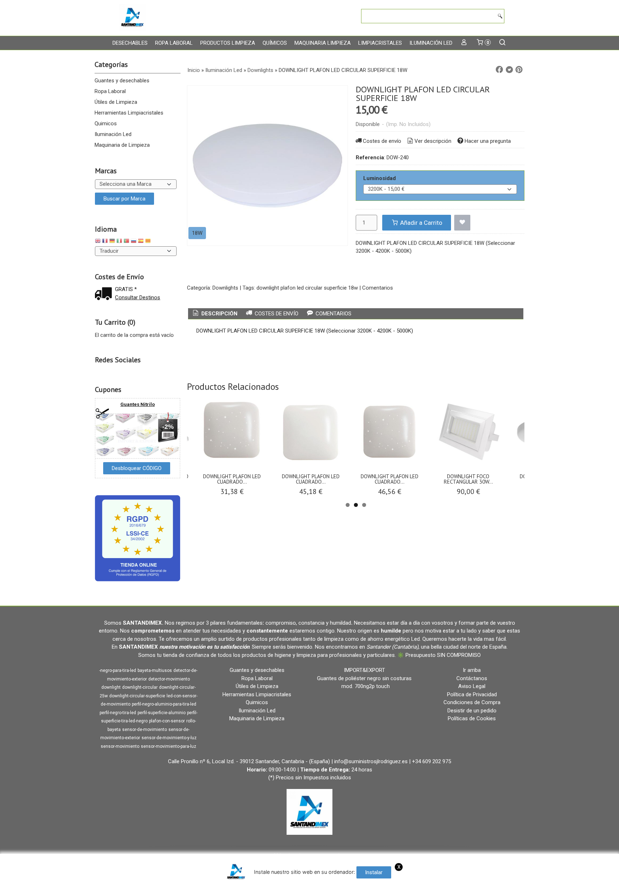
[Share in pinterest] (519, 70)
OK (473, 884)
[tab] (214, 313)
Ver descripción (432, 141)
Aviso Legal (471, 686)
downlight (111, 687)
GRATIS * (126, 289)
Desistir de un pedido (471, 710)
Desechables (130, 43)
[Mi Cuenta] (464, 43)
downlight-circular (140, 687)
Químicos (275, 43)
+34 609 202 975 (431, 761)
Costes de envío (382, 141)
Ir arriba (472, 670)
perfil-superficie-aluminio (162, 712)
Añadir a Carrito (420, 222)
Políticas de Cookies (472, 718)
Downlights (225, 288)
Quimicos (106, 123)
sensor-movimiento (120, 746)
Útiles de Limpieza (116, 102)
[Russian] (133, 242)
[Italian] (119, 242)
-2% (168, 426)
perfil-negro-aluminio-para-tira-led (164, 704)
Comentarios (377, 288)
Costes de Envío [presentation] (275, 313)
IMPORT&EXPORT (364, 670)
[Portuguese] (126, 242)
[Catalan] (148, 242)
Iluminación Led (430, 43)
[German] (112, 242)
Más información (500, 884)
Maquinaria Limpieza (322, 43)
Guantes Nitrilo (137, 404)
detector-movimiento (169, 679)
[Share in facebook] (499, 70)
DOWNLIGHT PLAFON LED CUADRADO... (232, 479)
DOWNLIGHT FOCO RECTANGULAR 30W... (468, 479)
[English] (98, 242)
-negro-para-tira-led (117, 670)
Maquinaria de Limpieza (122, 145)
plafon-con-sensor (167, 720)
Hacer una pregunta (488, 141)
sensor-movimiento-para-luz (168, 746)
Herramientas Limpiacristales (129, 113)
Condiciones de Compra (471, 702)
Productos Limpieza (227, 43)
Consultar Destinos (137, 297)
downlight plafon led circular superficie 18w (307, 288)
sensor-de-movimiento (144, 729)
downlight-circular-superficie (137, 695)
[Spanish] (141, 242)
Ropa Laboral (174, 43)
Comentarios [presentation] (332, 313)
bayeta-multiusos (155, 670)
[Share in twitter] (509, 70)
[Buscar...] (502, 43)
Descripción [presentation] (218, 313)
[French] (105, 242)
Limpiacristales (380, 43)
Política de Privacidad (472, 694)
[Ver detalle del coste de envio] (105, 294)
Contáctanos (471, 678)
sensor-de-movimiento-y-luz (169, 737)
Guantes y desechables (122, 80)
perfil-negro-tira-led (118, 712)
